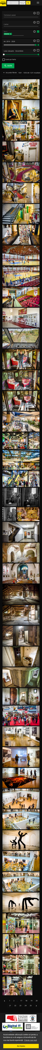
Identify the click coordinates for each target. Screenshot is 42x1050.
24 (25, 1005)
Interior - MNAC (21, 96)
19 (31, 1001)
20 (37, 1001)
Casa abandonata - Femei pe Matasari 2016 (21, 664)
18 (26, 1001)
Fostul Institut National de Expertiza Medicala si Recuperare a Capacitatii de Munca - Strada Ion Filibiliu (21, 558)
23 (20, 1005)
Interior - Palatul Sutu (21, 180)
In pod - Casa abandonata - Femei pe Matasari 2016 (21, 601)
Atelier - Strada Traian (21, 138)
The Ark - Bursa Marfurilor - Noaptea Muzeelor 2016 (21, 930)
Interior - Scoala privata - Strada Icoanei (21, 221)
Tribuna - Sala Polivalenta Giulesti (21, 304)
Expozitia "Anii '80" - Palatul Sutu (21, 200)
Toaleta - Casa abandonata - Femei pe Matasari (34, 698)
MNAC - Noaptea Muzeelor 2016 (21, 744)
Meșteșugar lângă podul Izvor (9, 516)
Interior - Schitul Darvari (28, 518)
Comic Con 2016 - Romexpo (21, 723)
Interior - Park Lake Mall (21, 429)
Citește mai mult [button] (30, 1040)
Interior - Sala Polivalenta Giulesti (21, 263)
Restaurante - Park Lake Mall (15, 446)
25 (31, 1005)
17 (21, 1001)
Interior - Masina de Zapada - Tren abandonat (21, 387)
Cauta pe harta (10, 59)
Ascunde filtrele (10, 72)
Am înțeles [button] (21, 1046)
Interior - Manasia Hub (21, 539)
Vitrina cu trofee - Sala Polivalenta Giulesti (21, 325)
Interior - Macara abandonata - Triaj (21, 346)
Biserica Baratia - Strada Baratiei (21, 581)
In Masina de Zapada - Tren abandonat (21, 366)
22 (15, 1005)
